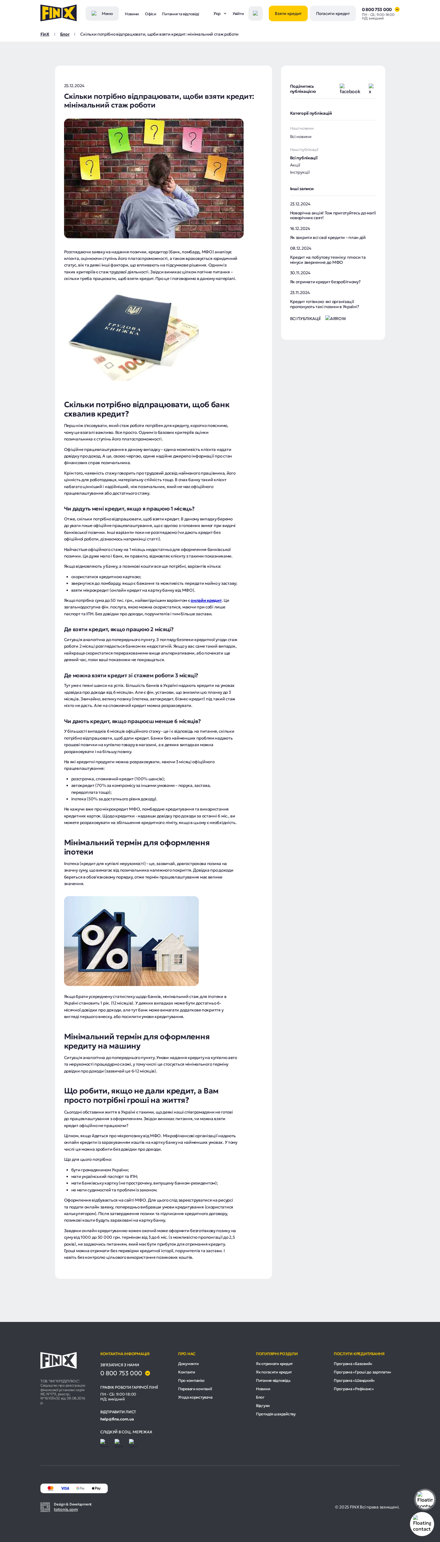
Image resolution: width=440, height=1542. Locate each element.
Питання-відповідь (273, 1380)
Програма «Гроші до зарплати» (362, 1372)
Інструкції (300, 172)
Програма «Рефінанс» (354, 1388)
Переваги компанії (195, 1388)
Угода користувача (195, 1397)
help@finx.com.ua (117, 1419)
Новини (132, 13)
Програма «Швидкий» (354, 1380)
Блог (260, 1397)
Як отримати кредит (274, 1363)
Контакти (186, 1372)
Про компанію (191, 1380)
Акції (295, 165)
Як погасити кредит (274, 1372)
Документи (188, 1363)
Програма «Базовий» (353, 1363)
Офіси (150, 13)
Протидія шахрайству (276, 1414)
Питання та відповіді (180, 13)
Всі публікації (304, 158)
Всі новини (301, 136)
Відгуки (263, 1405)
